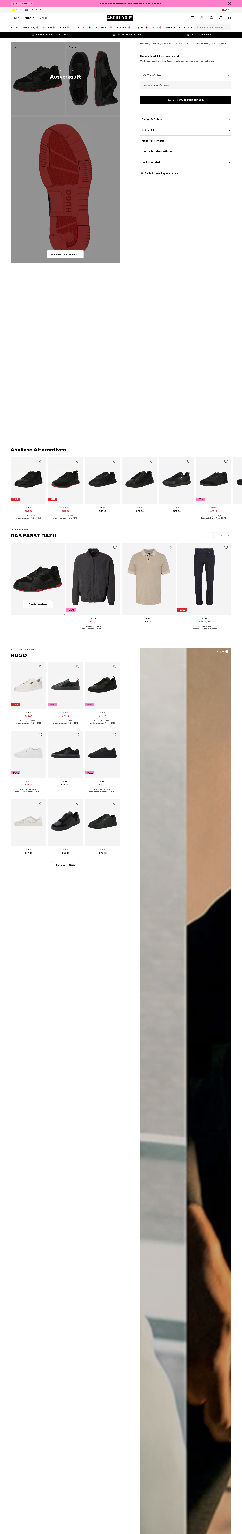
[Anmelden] (202, 18)
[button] (186, 75)
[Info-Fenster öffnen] (229, 4)
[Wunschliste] (220, 18)
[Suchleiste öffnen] (196, 27)
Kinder (43, 17)
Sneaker (166, 43)
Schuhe (155, 43)
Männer (29, 17)
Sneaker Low (181, 43)
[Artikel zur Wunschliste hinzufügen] (41, 461)
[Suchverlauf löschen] (229, 27)
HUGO (19, 655)
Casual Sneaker (200, 43)
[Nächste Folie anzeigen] (228, 535)
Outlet (18, 10)
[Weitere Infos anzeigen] (28, 520)
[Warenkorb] (229, 18)
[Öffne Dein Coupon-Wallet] (193, 18)
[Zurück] (15, 47)
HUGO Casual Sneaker (224, 43)
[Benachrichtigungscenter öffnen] (211, 18)
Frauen (15, 17)
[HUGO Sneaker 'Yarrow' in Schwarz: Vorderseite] (38, 78)
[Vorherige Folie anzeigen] (210, 535)
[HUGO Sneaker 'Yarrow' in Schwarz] (65, 190)
